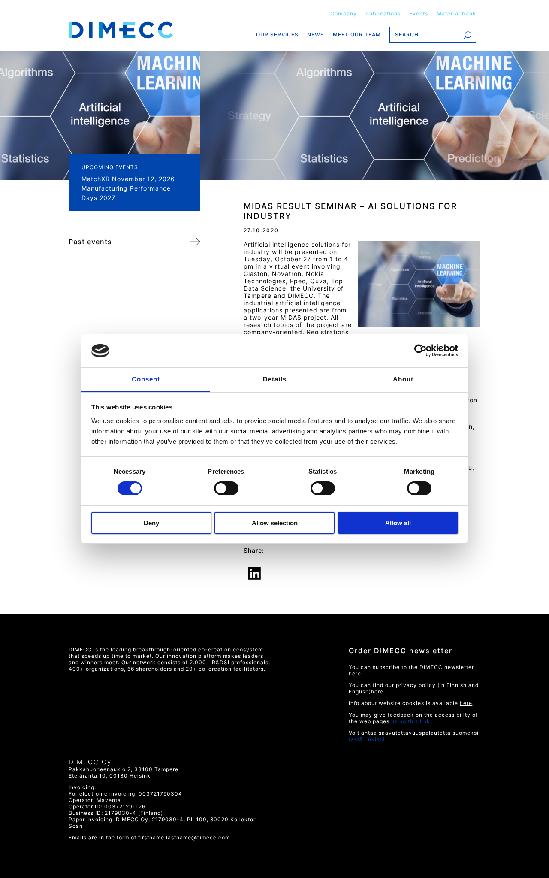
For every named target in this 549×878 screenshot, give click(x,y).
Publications (383, 13)
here (466, 703)
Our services (277, 34)
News (315, 34)
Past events (90, 241)
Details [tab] (275, 379)
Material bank (456, 13)
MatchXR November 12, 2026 (128, 178)
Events (418, 13)
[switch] (225, 488)
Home (134, 30)
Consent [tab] (146, 379)
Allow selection (275, 523)
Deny (151, 523)
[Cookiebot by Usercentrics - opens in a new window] (420, 350)
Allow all (398, 523)
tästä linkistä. (368, 739)
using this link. (411, 721)
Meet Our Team (357, 34)
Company (343, 13)
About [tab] (403, 379)
